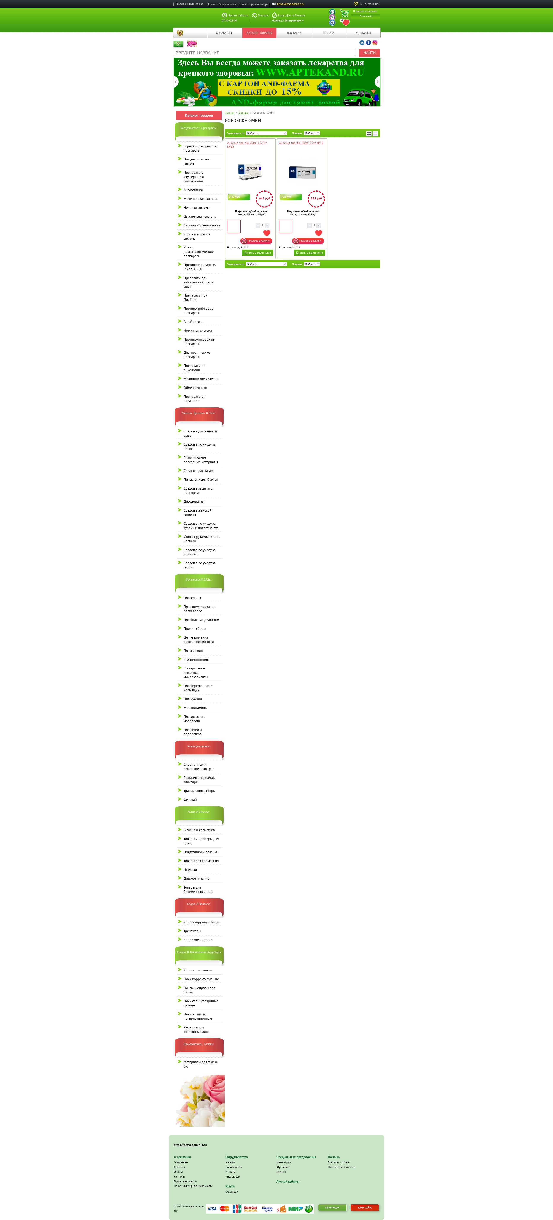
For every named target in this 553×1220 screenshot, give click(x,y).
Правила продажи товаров (254, 4)
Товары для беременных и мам (198, 889)
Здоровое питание (198, 939)
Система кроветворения (202, 225)
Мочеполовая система (200, 198)
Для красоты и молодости (195, 718)
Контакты (363, 33)
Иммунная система (198, 330)
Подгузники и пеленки (201, 852)
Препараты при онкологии (195, 367)
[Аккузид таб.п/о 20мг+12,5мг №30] (250, 172)
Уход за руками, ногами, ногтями (202, 538)
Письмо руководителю (341, 1167)
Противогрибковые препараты (198, 310)
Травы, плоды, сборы (200, 790)
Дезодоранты (194, 501)
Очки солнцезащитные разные (201, 1003)
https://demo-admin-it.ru (290, 3)
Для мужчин (193, 699)
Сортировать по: (236, 133)
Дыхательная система (200, 216)
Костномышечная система (197, 236)
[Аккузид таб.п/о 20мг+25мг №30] (302, 172)
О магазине (225, 33)
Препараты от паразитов (194, 398)
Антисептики (193, 190)
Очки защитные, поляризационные (198, 1016)
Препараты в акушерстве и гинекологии (194, 176)
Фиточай (190, 799)
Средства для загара (199, 470)
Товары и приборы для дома (201, 841)
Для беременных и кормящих (198, 687)
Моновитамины (195, 707)
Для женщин (193, 650)
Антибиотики (193, 321)
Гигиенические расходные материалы (201, 459)
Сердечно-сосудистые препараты (200, 148)
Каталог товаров (259, 33)
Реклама (230, 1172)
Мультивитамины (196, 659)
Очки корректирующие (201, 979)
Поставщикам (233, 1167)
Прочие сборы (195, 628)
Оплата (328, 33)
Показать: (297, 133)
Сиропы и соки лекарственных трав (199, 766)
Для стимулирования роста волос (199, 608)
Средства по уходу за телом (200, 565)
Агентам (230, 1162)
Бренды (243, 113)
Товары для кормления (201, 861)
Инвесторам (232, 1176)
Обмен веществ (195, 387)
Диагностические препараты (197, 354)
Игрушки (190, 869)
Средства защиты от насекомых (199, 490)
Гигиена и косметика (199, 830)
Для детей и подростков (193, 731)
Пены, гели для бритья (201, 479)
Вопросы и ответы (339, 1162)
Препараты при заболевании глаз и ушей (198, 282)
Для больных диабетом (201, 619)
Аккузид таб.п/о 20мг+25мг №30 (301, 143)
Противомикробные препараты (199, 341)
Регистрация (332, 1207)
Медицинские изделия (201, 379)
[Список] (375, 133)
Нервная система (197, 207)
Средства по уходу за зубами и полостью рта (201, 525)
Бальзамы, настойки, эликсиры (199, 779)
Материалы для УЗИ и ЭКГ (200, 1064)
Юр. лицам (231, 1191)
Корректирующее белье (202, 922)
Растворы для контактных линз (196, 1029)
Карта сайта (365, 1207)
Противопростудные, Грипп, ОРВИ (200, 266)
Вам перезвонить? (370, 3)
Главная (180, 33)
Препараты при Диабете (195, 297)
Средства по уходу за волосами (200, 552)
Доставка (294, 33)
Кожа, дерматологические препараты (199, 251)
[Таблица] (369, 133)
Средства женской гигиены (197, 512)
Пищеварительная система (197, 161)
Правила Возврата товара (222, 4)
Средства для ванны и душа (200, 433)
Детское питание (196, 878)
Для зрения (192, 597)
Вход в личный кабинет (190, 3)
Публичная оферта (185, 1181)
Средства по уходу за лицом (200, 446)
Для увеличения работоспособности (199, 639)
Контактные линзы (198, 970)
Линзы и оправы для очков (199, 990)
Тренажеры (192, 931)
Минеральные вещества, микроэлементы (196, 672)
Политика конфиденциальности (193, 1186)
